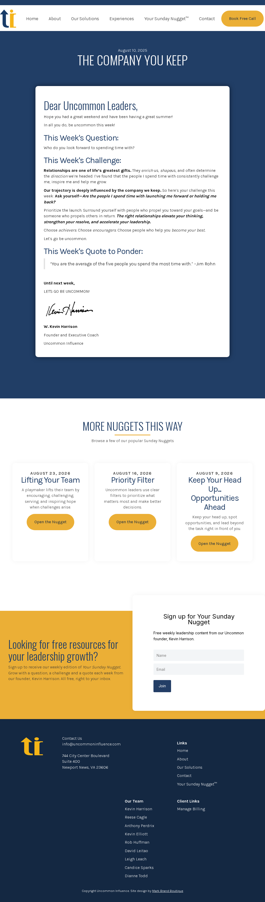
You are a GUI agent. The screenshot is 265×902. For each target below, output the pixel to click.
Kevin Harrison (138, 808)
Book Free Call (242, 18)
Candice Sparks (139, 867)
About (55, 18)
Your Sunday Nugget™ (166, 18)
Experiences (121, 18)
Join (162, 686)
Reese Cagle (136, 817)
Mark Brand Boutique (167, 891)
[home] (8, 19)
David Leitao (136, 850)
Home (32, 18)
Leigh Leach (135, 859)
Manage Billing (191, 808)
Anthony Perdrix (139, 825)
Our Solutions (85, 18)
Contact (207, 18)
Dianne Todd (136, 875)
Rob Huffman (137, 842)
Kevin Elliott (136, 833)
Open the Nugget (50, 521)
